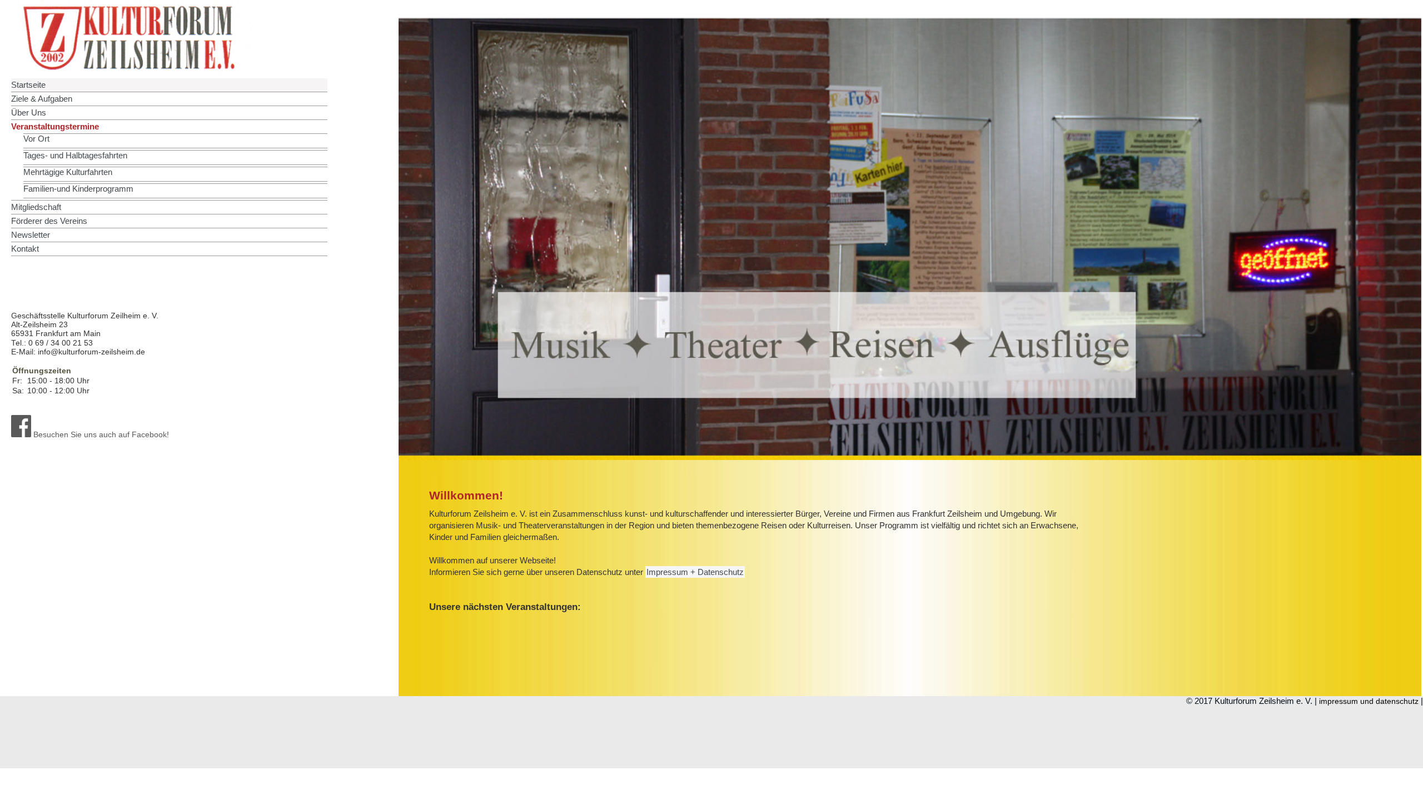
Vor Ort (36, 138)
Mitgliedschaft (36, 207)
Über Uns (28, 112)
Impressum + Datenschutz (695, 572)
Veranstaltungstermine (55, 126)
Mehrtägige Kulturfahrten (67, 172)
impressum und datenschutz (1369, 701)
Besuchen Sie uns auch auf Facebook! (100, 435)
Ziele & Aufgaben (41, 98)
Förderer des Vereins (49, 221)
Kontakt (25, 248)
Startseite (28, 84)
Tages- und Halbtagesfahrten (75, 155)
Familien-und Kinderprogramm (78, 188)
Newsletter (30, 234)
